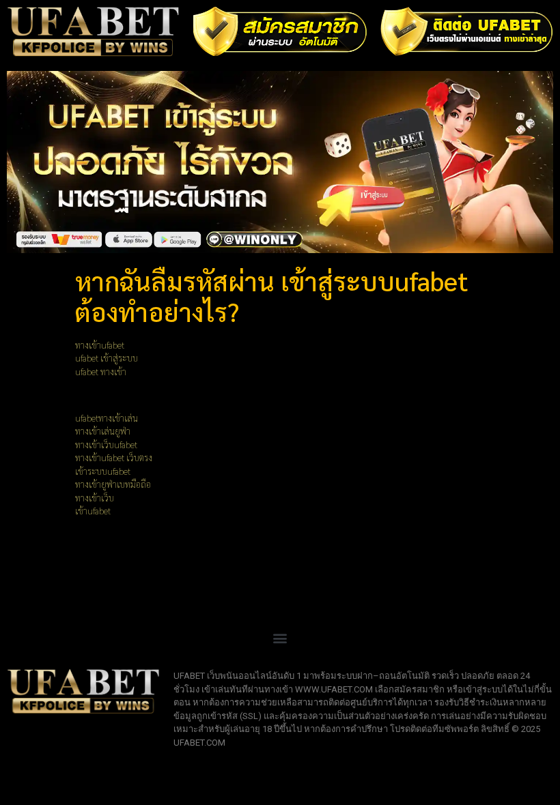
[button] (280, 637)
